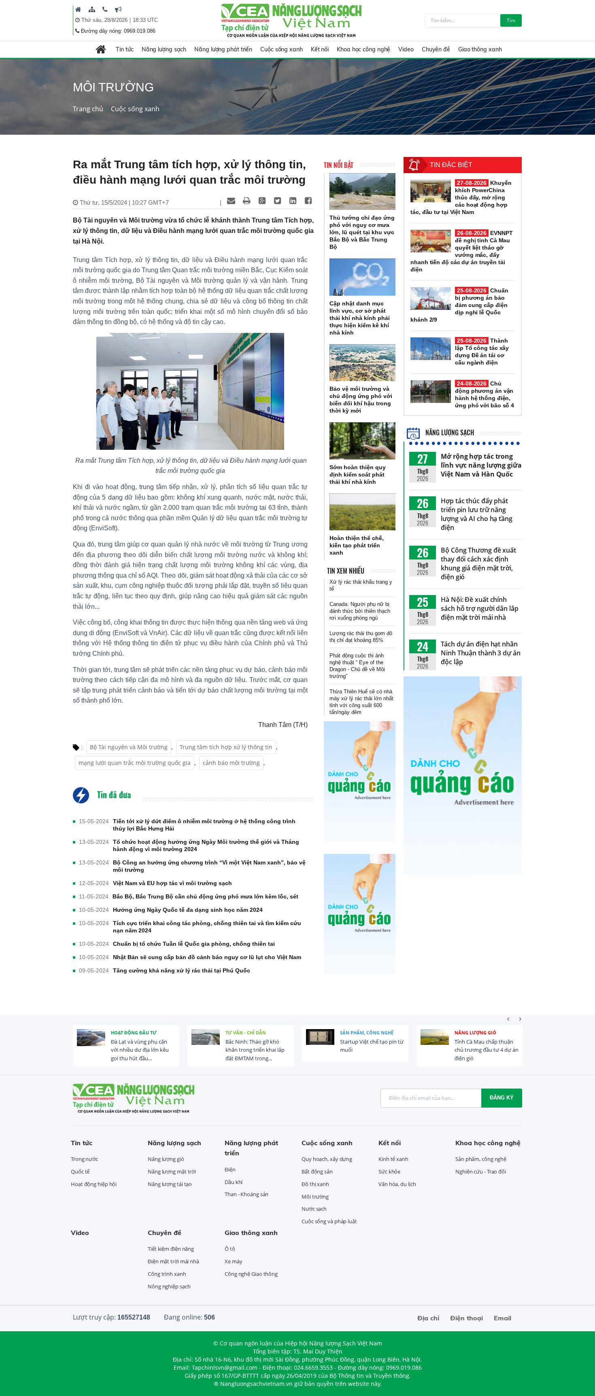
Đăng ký (502, 1098)
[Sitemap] (92, 9)
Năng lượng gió (475, 1033)
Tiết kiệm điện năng (171, 1248)
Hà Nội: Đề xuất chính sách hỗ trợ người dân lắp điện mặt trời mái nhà (479, 608)
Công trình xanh (167, 1273)
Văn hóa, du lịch (397, 1184)
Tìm (511, 20)
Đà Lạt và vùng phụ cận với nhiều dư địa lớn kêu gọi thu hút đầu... (140, 1050)
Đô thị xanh (315, 1184)
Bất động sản (317, 1171)
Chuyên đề (436, 49)
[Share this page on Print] (246, 201)
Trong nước (84, 1159)
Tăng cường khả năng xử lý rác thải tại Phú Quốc (181, 970)
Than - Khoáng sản (246, 1194)
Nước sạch (314, 1208)
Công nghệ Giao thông (251, 1273)
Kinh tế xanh (393, 1159)
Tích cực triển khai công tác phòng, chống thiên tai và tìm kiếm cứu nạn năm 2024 (207, 927)
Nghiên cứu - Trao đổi (480, 1171)
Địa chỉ (428, 1318)
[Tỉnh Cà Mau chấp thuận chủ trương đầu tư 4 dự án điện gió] (435, 1043)
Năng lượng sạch (164, 49)
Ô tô (230, 1248)
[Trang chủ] (78, 9)
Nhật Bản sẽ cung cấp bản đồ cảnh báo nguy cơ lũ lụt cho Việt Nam (207, 957)
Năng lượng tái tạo (170, 1184)
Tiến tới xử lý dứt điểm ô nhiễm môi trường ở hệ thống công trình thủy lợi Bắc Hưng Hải (204, 825)
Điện (230, 1169)
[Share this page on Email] (231, 201)
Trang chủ (88, 108)
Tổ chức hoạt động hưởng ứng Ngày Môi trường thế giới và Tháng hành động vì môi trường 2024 (206, 845)
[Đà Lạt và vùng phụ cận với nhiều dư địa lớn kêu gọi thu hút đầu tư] (91, 1043)
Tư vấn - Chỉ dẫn (245, 1033)
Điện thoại (466, 1318)
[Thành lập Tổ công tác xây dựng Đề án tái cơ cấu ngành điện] (430, 348)
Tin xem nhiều (345, 571)
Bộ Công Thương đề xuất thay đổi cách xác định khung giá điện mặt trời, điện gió (478, 563)
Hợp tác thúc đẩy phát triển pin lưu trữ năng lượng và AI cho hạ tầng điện (476, 514)
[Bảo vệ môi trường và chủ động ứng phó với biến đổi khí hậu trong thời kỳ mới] (362, 362)
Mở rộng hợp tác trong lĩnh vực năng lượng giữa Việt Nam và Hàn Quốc (481, 465)
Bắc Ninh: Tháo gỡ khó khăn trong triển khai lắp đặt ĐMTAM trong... (255, 1050)
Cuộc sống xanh (281, 49)
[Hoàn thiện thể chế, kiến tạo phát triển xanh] (362, 512)
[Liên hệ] (105, 9)
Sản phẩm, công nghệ (366, 1033)
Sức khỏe (389, 1171)
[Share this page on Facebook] (308, 201)
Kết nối (320, 49)
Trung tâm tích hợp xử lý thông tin (226, 747)
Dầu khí (233, 1182)
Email (502, 1318)
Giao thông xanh (480, 49)
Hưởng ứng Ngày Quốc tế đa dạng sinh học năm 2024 (188, 910)
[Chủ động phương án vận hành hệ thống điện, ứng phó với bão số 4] (430, 391)
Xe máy (233, 1261)
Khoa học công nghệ (363, 49)
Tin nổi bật (338, 165)
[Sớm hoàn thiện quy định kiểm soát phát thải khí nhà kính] (362, 441)
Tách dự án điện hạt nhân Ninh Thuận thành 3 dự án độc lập (481, 653)
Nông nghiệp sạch (169, 1286)
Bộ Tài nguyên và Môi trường (129, 747)
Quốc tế (80, 1171)
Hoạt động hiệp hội (94, 1184)
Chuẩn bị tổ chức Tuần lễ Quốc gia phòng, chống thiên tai (194, 944)
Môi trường (315, 1196)
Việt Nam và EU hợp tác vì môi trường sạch (172, 883)
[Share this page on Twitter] (277, 201)
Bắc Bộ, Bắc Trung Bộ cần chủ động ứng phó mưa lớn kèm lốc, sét (205, 896)
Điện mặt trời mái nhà (173, 1261)
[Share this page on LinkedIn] (292, 201)
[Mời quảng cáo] (118, 9)
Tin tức (124, 49)
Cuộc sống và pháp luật (329, 1221)
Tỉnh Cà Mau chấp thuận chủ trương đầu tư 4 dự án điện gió (486, 1050)
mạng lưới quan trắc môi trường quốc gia (135, 763)
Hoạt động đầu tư (134, 1033)
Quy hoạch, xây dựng (327, 1159)
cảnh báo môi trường (231, 763)
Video (406, 49)
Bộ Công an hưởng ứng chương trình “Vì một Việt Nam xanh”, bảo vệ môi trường (209, 866)
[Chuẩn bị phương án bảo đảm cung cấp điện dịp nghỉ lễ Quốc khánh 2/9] (430, 298)
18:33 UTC (145, 20)
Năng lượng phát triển (223, 49)
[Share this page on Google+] (262, 201)
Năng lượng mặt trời (172, 1171)
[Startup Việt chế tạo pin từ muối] (320, 1043)
